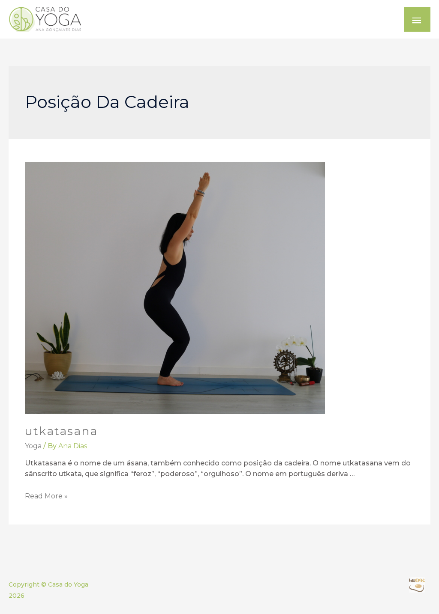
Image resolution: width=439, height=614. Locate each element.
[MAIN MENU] (417, 19)
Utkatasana (61, 431)
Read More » (46, 496)
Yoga (33, 446)
